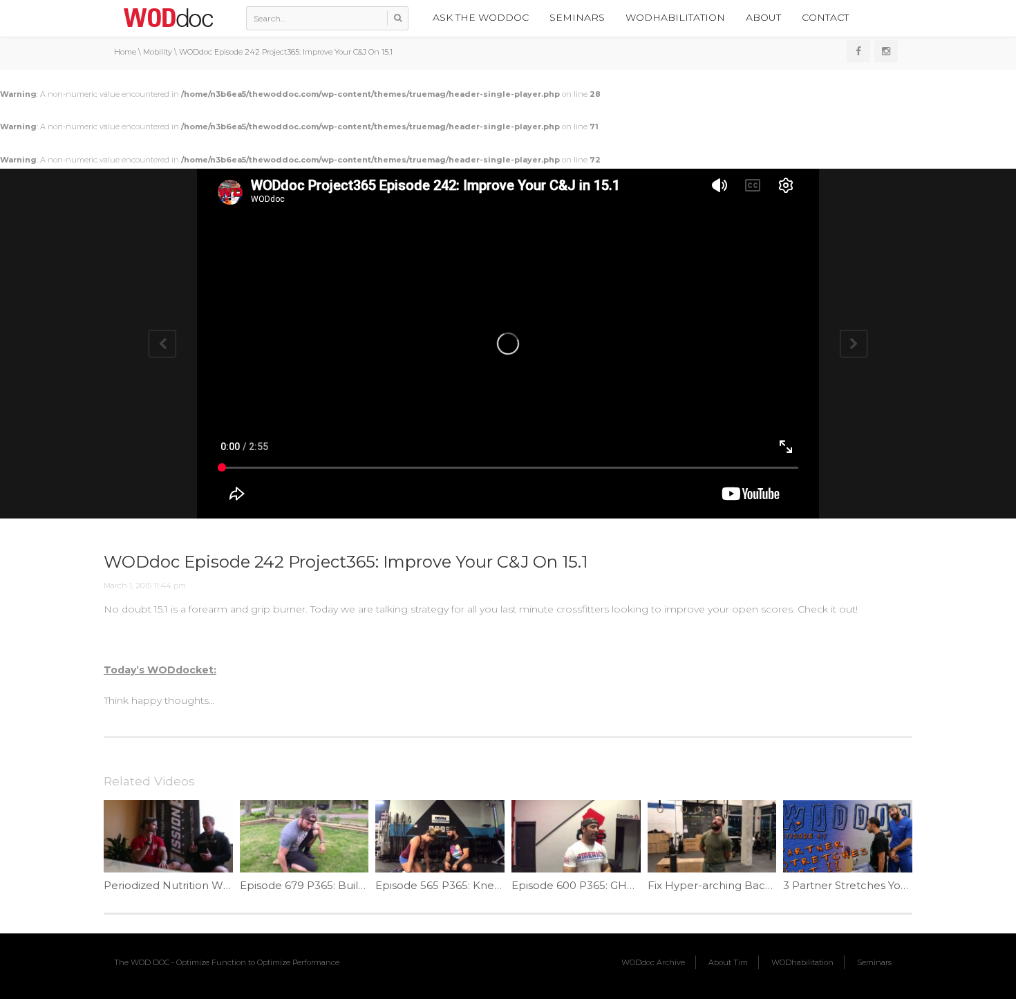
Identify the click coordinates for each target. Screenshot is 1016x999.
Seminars (577, 17)
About (763, 17)
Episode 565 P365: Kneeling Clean (464, 885)
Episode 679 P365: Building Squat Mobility (349, 885)
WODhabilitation (675, 17)
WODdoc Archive (653, 962)
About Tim (728, 962)
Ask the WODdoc (481, 17)
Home (125, 52)
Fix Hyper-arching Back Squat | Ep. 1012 (751, 885)
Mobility (157, 52)
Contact (825, 17)
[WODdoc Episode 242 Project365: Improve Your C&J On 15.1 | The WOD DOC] (168, 17)
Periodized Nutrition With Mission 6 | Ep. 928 (219, 885)
